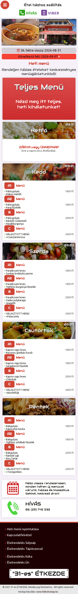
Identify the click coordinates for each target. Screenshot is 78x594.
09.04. (69, 401)
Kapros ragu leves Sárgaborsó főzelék (16, 365)
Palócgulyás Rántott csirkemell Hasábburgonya (15, 221)
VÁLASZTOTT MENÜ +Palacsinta (16, 315)
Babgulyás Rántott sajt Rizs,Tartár (11, 455)
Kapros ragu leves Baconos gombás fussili (18, 351)
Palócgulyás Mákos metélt (12, 193)
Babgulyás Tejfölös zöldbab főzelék (19, 441)
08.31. (70, 124)
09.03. (69, 324)
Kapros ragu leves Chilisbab (15, 378)
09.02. (69, 245)
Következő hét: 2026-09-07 (38, 56)
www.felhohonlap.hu (47, 591)
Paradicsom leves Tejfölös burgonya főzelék (20, 285)
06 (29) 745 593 (37, 509)
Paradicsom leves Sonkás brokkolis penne (18, 272)
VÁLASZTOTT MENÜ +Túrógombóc (16, 470)
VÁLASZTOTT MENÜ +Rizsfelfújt (16, 391)
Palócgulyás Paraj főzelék (12, 206)
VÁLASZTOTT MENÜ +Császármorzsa (16, 236)
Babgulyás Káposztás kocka (14, 427)
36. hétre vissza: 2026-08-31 (40, 50)
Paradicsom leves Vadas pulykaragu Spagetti (15, 300)
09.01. (70, 166)
